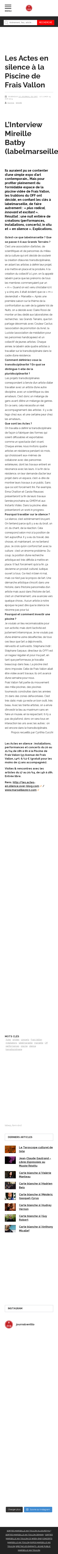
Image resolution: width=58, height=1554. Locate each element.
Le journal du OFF (28, 96)
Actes (8, 1039)
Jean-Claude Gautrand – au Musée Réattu (35, 1162)
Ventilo (10, 103)
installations (11, 1043)
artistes (16, 1039)
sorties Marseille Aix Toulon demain (24, 1535)
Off (46, 1043)
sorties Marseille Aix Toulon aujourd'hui (28, 1531)
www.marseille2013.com (21, 790)
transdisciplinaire (14, 1049)
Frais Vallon (36, 1039)
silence (32, 1046)
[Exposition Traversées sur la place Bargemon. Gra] (29, 1346)
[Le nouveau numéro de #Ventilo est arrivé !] (29, 1375)
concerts (25, 1039)
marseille (38, 1043)
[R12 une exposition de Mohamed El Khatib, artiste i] (29, 1461)
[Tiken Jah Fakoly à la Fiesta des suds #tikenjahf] (29, 1403)
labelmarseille (26, 1043)
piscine (24, 1046)
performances (12, 1046)
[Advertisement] (29, 911)
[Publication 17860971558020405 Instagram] (29, 1432)
